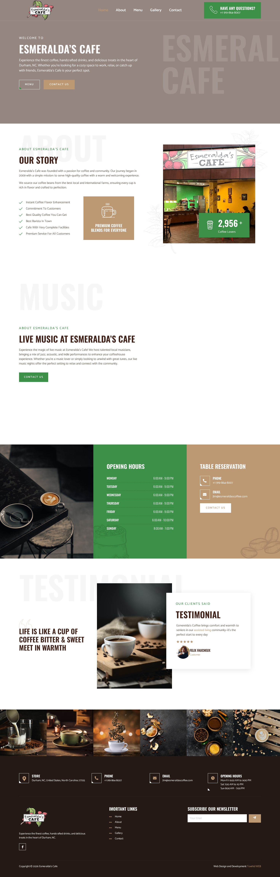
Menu (138, 10)
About (121, 10)
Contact (175, 10)
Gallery (156, 10)
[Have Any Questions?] (213, 9)
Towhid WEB (254, 866)
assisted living (202, 630)
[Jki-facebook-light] (22, 846)
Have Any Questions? (237, 8)
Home (103, 10)
